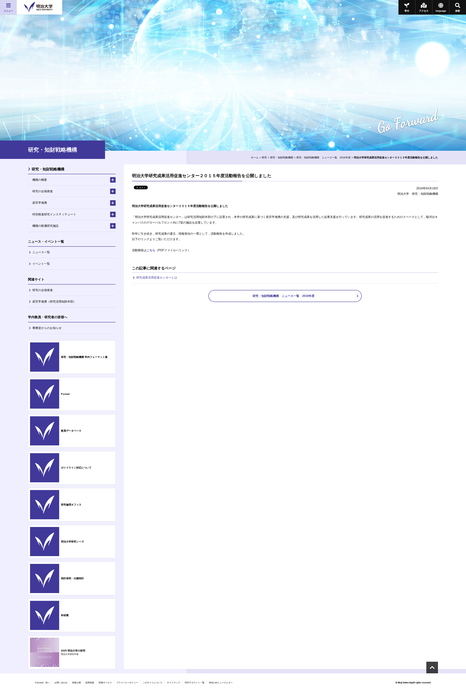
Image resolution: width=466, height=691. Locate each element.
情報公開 (76, 683)
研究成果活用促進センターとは (156, 277)
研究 (264, 157)
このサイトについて (152, 683)
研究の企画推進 (42, 290)
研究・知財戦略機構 (281, 157)
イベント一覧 (41, 263)
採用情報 (89, 683)
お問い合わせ (61, 683)
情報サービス (105, 683)
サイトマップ (173, 683)
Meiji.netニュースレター (221, 683)
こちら (151, 250)
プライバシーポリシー (127, 683)
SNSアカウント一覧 (194, 683)
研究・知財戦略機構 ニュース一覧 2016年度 (323, 157)
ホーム (254, 157)
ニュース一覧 (41, 252)
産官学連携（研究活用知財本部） (54, 301)
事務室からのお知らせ (47, 327)
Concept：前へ (42, 683)
